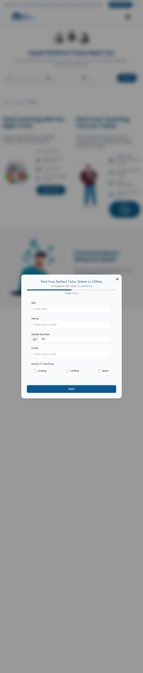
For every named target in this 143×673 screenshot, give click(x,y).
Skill (33, 303)
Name (35, 318)
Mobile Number (40, 334)
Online (42, 371)
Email (34, 348)
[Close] (117, 279)
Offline (74, 371)
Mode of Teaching (42, 364)
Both (105, 371)
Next (71, 389)
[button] (35, 339)
